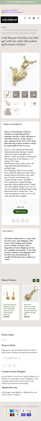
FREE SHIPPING (8, 231)
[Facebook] (4, 366)
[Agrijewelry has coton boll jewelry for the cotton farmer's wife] (20, 72)
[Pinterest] (9, 366)
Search (4, 340)
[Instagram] (15, 366)
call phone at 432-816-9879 (10, 10)
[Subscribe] (36, 358)
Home (4, 27)
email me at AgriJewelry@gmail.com (13, 12)
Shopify (18, 406)
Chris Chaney (11, 406)
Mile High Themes (32, 406)
